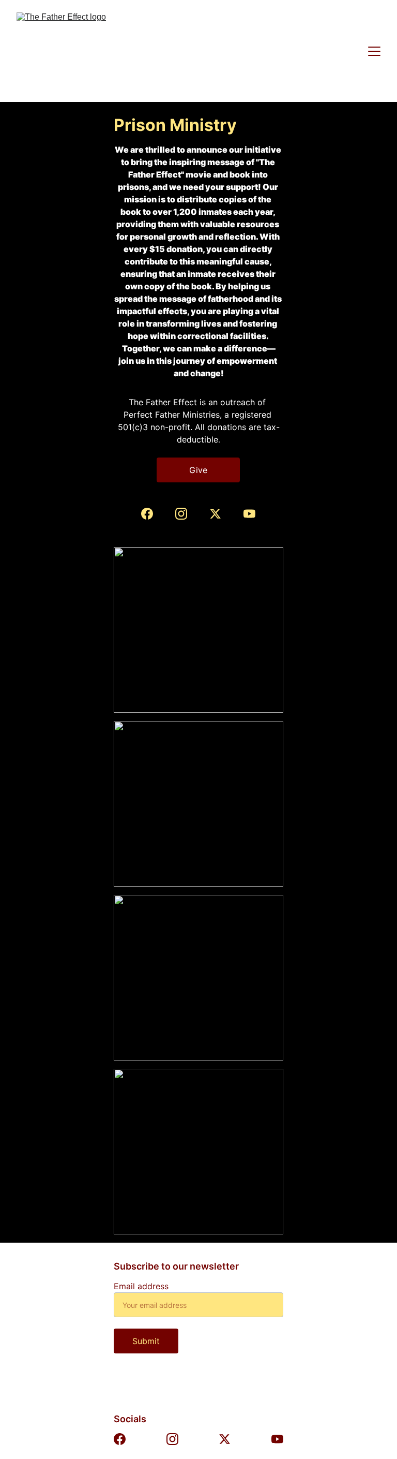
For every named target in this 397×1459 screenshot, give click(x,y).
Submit (146, 1341)
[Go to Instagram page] (186, 514)
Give (198, 470)
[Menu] (374, 51)
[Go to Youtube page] (249, 514)
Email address (141, 1286)
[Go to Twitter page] (220, 514)
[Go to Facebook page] (152, 514)
